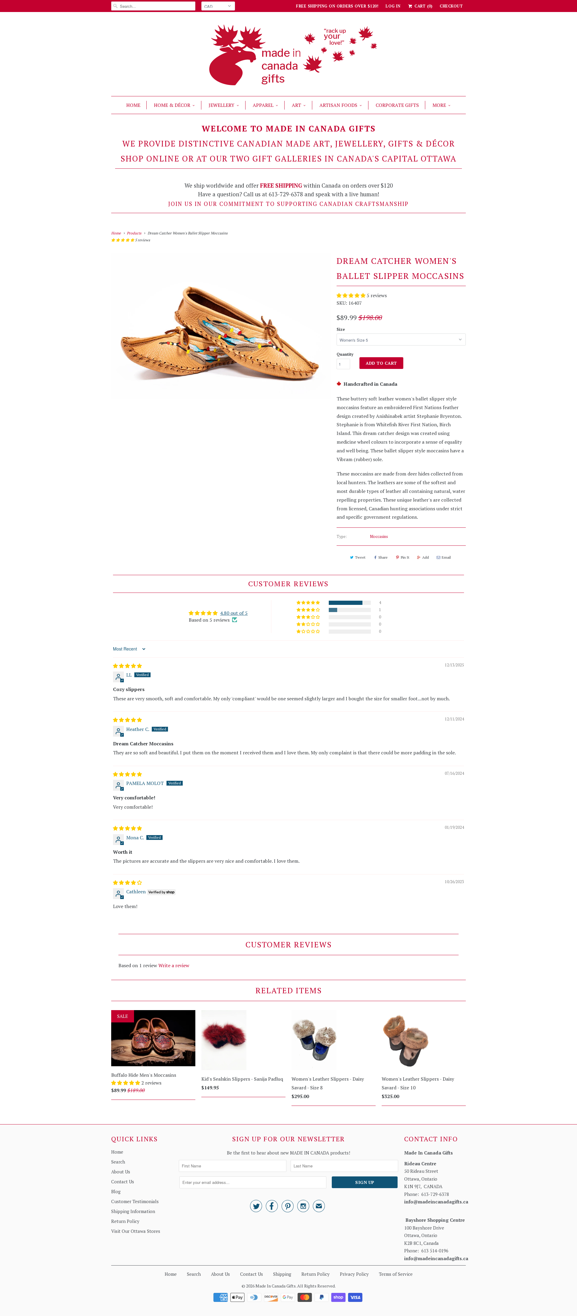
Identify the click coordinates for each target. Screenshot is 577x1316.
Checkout (451, 6)
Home (133, 105)
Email (446, 557)
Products (134, 233)
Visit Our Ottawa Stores (135, 1231)
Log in (393, 6)
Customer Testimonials (135, 1201)
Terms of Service (396, 1274)
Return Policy (125, 1221)
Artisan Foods (338, 105)
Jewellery (221, 105)
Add (425, 557)
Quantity (345, 354)
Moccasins (379, 536)
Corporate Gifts (397, 105)
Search (118, 1162)
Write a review (173, 965)
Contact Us (122, 1182)
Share (383, 557)
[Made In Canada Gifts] (288, 55)
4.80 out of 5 (234, 613)
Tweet (360, 557)
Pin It (405, 557)
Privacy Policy (354, 1274)
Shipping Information (133, 1211)
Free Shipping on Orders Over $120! (337, 6)
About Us (120, 1172)
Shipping (282, 1274)
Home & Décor (172, 105)
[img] (127, 666)
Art (296, 105)
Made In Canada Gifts (275, 1286)
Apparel (263, 105)
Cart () (422, 6)
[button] (123, 240)
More (439, 105)
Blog (116, 1191)
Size (341, 329)
